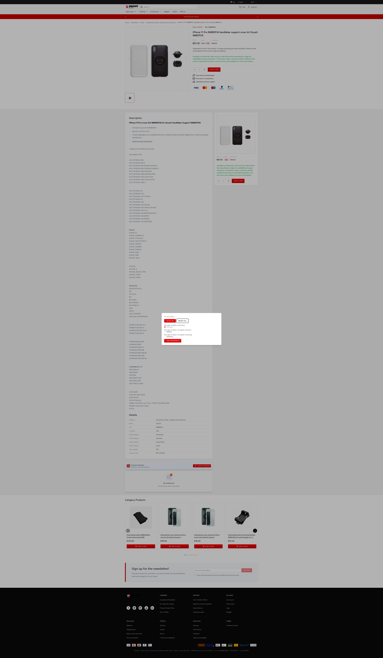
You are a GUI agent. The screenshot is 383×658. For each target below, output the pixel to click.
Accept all (170, 321)
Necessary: (169, 327)
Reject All (182, 321)
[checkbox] (165, 327)
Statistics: (169, 331)
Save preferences (173, 341)
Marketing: (169, 336)
